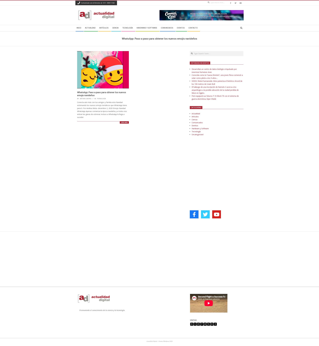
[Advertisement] (208, 163)
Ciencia (194, 119)
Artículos (195, 116)
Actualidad (196, 113)
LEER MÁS (124, 122)
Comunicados (197, 122)
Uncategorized (197, 134)
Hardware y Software (200, 128)
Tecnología (101, 98)
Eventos (195, 125)
